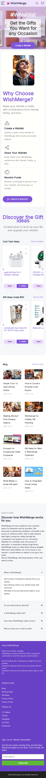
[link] (23, 28)
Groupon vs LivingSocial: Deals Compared (11, 451)
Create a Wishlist (19, 199)
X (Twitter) (6, 712)
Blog (4, 688)
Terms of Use (7, 702)
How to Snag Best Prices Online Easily (33, 484)
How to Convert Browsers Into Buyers (32, 386)
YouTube (5, 722)
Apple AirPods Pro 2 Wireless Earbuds (12, 273)
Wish (23, 286)
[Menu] (3, 3)
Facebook (6, 726)
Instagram (6, 719)
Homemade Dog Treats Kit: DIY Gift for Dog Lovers (15, 329)
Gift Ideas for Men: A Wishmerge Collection (33, 451)
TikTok (4, 716)
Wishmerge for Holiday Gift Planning (32, 419)
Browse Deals (7, 692)
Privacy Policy (7, 699)
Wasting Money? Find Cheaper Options (11, 419)
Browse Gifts (38, 297)
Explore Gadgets (37, 241)
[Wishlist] (42, 3)
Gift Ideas (5, 695)
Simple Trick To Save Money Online (10, 386)
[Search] (37, 3)
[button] (5, 25)
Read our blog (38, 364)
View (10, 286)
